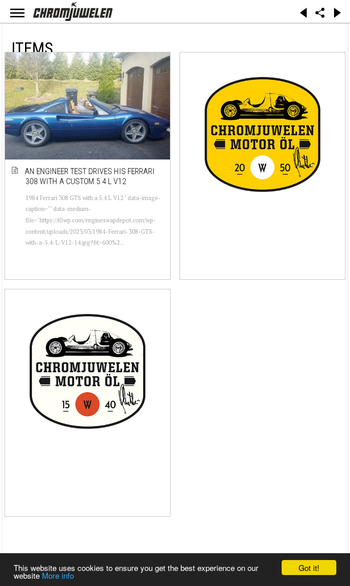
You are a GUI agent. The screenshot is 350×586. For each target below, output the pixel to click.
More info (58, 575)
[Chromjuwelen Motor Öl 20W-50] (262, 134)
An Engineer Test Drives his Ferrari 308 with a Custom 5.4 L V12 (90, 176)
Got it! (309, 567)
